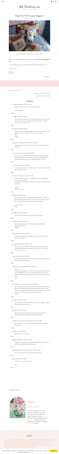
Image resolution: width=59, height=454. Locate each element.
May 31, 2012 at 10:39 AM (22, 221)
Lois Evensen (15, 165)
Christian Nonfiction (41, 443)
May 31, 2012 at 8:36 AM (21, 128)
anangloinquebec (16, 244)
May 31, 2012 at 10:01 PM (26, 339)
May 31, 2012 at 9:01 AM (31, 142)
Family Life (34, 439)
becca (13, 212)
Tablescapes (28, 441)
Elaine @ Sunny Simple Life (19, 142)
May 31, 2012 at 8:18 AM (21, 116)
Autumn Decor (32, 443)
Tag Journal (18, 447)
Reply (12, 113)
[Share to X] (47, 77)
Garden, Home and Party (18, 266)
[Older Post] (48, 90)
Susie (13, 300)
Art (51, 439)
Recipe (46, 439)
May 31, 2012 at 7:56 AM (26, 104)
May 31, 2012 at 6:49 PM (21, 300)
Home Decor (18, 439)
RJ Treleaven (29, 6)
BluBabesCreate (16, 339)
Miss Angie (15, 233)
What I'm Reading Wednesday (40, 441)
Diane (13, 310)
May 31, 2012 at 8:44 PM (20, 331)
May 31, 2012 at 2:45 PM (24, 256)
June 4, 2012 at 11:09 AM (20, 358)
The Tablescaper (16, 104)
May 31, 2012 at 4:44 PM (30, 266)
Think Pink (33, 447)
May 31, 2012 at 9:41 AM (24, 165)
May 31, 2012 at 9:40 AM (28, 153)
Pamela (14, 221)
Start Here (32, 419)
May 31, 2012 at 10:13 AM (20, 195)
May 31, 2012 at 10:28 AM (21, 212)
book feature (28, 445)
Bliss (13, 358)
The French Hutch (16, 175)
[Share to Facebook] (45, 77)
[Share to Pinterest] (49, 77)
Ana (13, 195)
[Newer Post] (23, 90)
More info (30, 452)
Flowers (41, 439)
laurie (13, 116)
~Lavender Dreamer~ (17, 153)
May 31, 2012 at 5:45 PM (32, 284)
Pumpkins (42, 445)
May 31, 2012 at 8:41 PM (35, 320)
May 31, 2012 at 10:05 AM (27, 175)
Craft (25, 443)
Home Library (35, 445)
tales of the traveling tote (16, 443)
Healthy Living (20, 445)
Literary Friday (8, 439)
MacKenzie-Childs (19, 441)
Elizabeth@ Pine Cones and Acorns (20, 350)
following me (31, 423)
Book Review (26, 439)
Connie (14, 128)
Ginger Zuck (15, 256)
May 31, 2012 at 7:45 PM (21, 310)
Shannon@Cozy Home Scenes (19, 284)
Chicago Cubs (11, 447)
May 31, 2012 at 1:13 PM (26, 244)
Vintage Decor (26, 447)
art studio (13, 445)
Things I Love (8, 441)
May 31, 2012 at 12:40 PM (24, 233)
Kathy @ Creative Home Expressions (21, 320)
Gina (13, 331)
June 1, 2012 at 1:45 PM (35, 350)
